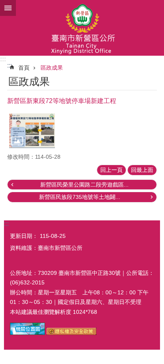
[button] (32, 130)
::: (3, 59)
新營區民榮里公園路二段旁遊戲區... (84, 184)
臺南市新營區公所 (82, 28)
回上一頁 (111, 170)
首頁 (23, 67)
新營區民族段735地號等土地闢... (79, 197)
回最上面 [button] (142, 170)
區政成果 (52, 67)
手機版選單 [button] (8, 8)
